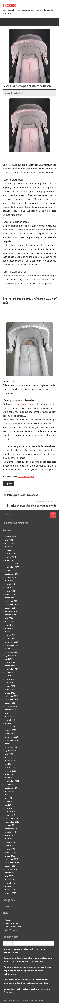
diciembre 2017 (11, 778)
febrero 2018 (10, 771)
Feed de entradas (12, 923)
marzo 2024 (10, 632)
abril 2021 (9, 676)
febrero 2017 (10, 811)
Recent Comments (20, 943)
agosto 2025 (10, 577)
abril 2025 (9, 587)
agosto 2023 (10, 655)
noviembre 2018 (12, 740)
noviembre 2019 (12, 700)
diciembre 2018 (11, 737)
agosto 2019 (10, 710)
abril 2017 (9, 805)
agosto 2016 (10, 832)
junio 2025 (9, 581)
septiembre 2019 (12, 706)
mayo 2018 (10, 761)
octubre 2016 (10, 825)
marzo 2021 (10, 679)
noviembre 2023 (12, 645)
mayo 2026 (10, 547)
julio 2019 (9, 713)
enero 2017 (10, 815)
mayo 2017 (10, 801)
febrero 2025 (10, 594)
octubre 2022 (10, 672)
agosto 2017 (10, 791)
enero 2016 (10, 856)
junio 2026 (9, 543)
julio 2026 (9, 540)
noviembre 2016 (12, 822)
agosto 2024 (10, 615)
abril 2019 (9, 723)
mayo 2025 (10, 584)
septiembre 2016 (12, 829)
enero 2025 (10, 598)
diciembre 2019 (11, 696)
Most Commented (33, 943)
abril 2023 (9, 659)
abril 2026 (9, 550)
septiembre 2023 (12, 652)
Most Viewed (45, 943)
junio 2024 (9, 621)
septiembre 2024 (12, 611)
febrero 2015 (10, 893)
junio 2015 (9, 879)
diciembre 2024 (11, 601)
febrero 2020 (10, 689)
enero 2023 (10, 666)
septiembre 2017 (12, 788)
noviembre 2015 (12, 862)
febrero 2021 (10, 682)
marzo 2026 (10, 553)
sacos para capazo (25, 404)
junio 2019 (9, 716)
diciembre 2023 (11, 642)
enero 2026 (10, 560)
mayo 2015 (10, 883)
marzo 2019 (10, 727)
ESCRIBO (9, 5)
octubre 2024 (10, 608)
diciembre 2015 (11, 859)
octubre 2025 (10, 570)
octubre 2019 (10, 703)
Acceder (8, 920)
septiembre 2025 (12, 574)
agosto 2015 (10, 873)
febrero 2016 (10, 852)
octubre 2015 (10, 866)
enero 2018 (10, 774)
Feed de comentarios (14, 927)
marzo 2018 (10, 767)
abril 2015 (9, 886)
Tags (52, 943)
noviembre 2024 (12, 604)
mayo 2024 (10, 625)
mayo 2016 (10, 842)
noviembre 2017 (12, 781)
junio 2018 (9, 757)
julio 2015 (9, 876)
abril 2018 (9, 764)
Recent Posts (7, 943)
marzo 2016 (10, 849)
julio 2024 (9, 618)
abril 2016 (9, 845)
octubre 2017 (10, 784)
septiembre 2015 (12, 869)
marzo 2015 (10, 890)
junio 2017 (9, 798)
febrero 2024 (10, 635)
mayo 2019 (10, 720)
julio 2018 (9, 754)
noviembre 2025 (12, 567)
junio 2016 (9, 839)
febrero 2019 (10, 730)
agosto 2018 (10, 750)
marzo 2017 (10, 808)
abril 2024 (9, 628)
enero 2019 (10, 733)
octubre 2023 (10, 649)
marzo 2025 (10, 591)
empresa (8, 484)
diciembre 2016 (11, 818)
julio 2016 (9, 835)
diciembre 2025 (11, 564)
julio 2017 (9, 795)
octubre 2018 (10, 744)
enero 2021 (10, 686)
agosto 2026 (10, 537)
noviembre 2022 (12, 669)
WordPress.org (11, 930)
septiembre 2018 (12, 747)
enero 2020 (10, 693)
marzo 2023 (10, 662)
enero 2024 (10, 638)
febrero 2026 (10, 557)
